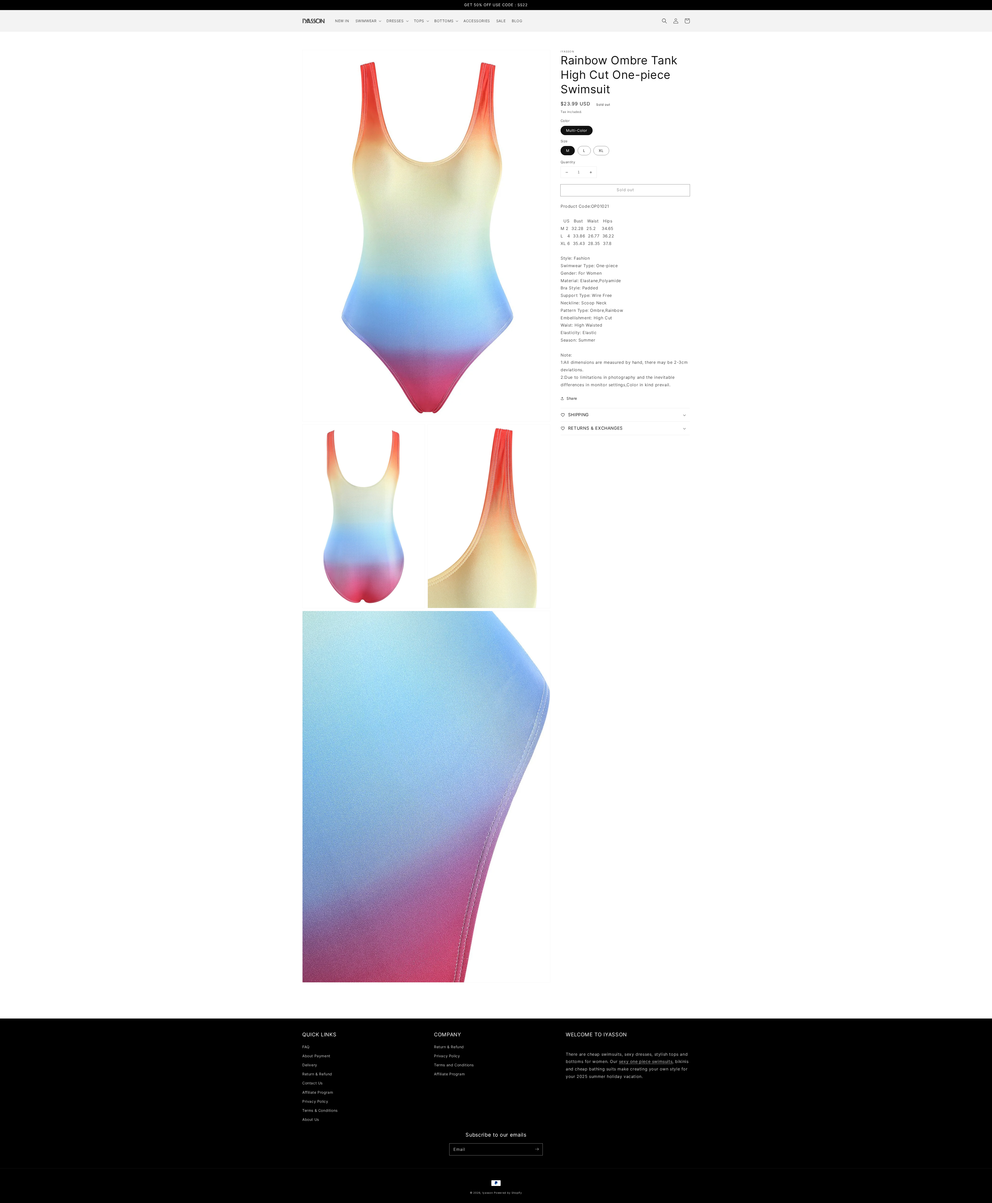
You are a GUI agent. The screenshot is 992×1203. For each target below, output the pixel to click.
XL (601, 151)
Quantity (568, 162)
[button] (664, 21)
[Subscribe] (536, 1149)
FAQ (306, 1047)
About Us (310, 1119)
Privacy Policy (315, 1101)
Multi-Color (576, 130)
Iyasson (487, 1192)
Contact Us (312, 1083)
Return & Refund (317, 1074)
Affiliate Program (317, 1092)
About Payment (316, 1056)
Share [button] (572, 398)
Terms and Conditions (454, 1065)
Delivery (309, 1065)
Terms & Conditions (320, 1110)
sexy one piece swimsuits (645, 1061)
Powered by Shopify (508, 1192)
